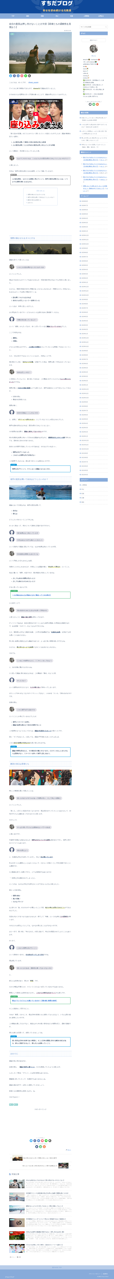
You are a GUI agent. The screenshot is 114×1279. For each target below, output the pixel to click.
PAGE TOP (58, 1267)
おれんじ (103, 179)
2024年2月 (84, 329)
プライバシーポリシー (94, 1273)
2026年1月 (84, 231)
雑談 (16, 1104)
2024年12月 (85, 286)
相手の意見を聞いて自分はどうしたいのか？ (41, 197)
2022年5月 (84, 419)
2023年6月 (84, 363)
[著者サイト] (36, 1146)
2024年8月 (84, 303)
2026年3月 (84, 222)
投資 (82, 493)
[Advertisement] (40, 219)
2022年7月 (84, 410)
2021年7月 (84, 462)
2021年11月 (84, 444)
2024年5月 (84, 316)
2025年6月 (84, 261)
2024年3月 (84, 325)
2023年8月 (84, 355)
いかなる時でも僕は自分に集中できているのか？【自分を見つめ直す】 (94, 126)
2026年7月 (84, 205)
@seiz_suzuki (33, 82)
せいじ (93, 56)
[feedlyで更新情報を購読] (40, 1146)
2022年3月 (84, 427)
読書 (12, 1104)
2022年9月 (84, 402)
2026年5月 (84, 214)
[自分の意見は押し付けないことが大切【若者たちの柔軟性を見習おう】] (18, 75)
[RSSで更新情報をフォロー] (44, 1146)
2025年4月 (84, 269)
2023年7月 (84, 359)
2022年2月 (84, 432)
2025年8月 (84, 252)
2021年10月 (85, 449)
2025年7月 (84, 256)
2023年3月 (84, 376)
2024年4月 (84, 321)
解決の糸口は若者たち (34, 200)
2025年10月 (85, 244)
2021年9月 (84, 453)
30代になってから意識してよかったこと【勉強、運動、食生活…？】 (93, 146)
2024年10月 (85, 295)
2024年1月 (84, 333)
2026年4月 (84, 218)
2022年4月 (84, 423)
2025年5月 (84, 265)
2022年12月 (85, 389)
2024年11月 (84, 291)
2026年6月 (84, 209)
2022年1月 (84, 436)
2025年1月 (84, 282)
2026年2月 (84, 227)
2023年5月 (84, 368)
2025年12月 (85, 235)
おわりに (30, 202)
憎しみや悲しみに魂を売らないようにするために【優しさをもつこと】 (94, 139)
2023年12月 (85, 338)
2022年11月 (84, 393)
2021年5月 (84, 470)
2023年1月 (84, 385)
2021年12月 (85, 440)
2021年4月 (84, 474)
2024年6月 (84, 312)
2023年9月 (84, 351)
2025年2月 (84, 278)
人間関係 (84, 485)
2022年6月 (84, 415)
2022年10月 (85, 397)
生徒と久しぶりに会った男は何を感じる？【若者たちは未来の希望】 (94, 119)
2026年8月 (84, 201)
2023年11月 (84, 342)
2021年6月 (84, 466)
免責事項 (105, 1273)
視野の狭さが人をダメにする (36, 194)
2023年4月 (84, 372)
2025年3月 (84, 274)
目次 (38, 191)
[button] (106, 27)
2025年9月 (84, 248)
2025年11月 (84, 239)
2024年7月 (84, 308)
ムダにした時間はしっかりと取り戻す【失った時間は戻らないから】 (94, 132)
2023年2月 (84, 380)
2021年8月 (84, 457)
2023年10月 (85, 346)
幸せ (82, 489)
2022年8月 (84, 406)
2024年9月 (84, 299)
